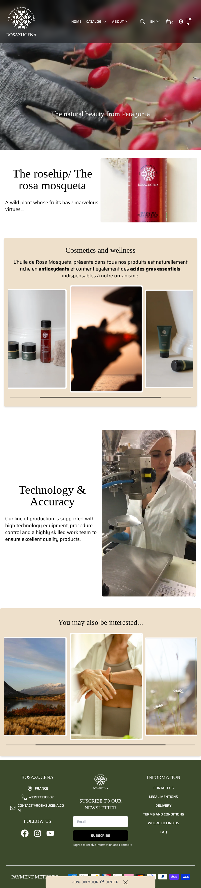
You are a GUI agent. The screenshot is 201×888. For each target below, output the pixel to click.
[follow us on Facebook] (25, 833)
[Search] (142, 21)
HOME (76, 21)
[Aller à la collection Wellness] (106, 338)
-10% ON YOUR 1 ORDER (95, 882)
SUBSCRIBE (100, 835)
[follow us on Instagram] (37, 833)
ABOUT (118, 21)
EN (152, 21)
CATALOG (93, 21)
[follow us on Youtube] (50, 833)
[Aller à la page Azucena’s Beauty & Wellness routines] (106, 686)
